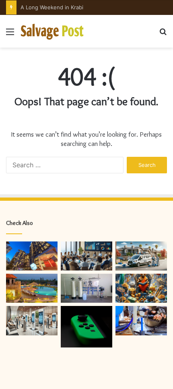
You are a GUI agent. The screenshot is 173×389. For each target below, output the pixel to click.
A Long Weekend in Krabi (52, 7)
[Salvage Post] (52, 31)
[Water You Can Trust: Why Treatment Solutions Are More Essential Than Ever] (86, 288)
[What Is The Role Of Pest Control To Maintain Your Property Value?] (141, 255)
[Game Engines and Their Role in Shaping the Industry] (86, 326)
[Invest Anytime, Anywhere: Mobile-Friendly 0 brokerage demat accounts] (141, 288)
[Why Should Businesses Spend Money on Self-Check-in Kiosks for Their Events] (32, 320)
